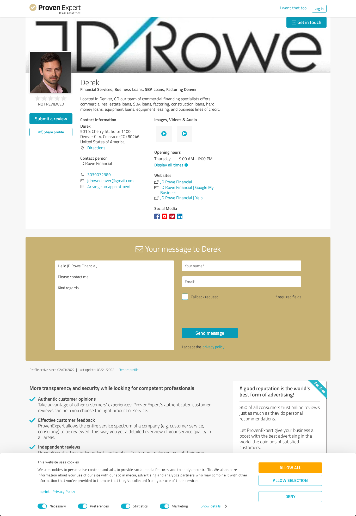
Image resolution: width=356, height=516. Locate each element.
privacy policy (213, 347)
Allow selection (290, 480)
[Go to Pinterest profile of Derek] (173, 219)
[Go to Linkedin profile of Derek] (181, 219)
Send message (209, 333)
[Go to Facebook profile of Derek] (158, 219)
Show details (211, 506)
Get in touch (308, 22)
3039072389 (99, 174)
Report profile (129, 369)
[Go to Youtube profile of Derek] (165, 219)
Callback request (204, 297)
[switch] (82, 506)
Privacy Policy (63, 491)
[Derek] (50, 72)
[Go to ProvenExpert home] (55, 10)
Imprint (44, 491)
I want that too (293, 8)
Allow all (290, 468)
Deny (290, 497)
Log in (319, 8)
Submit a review (51, 118)
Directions (96, 148)
